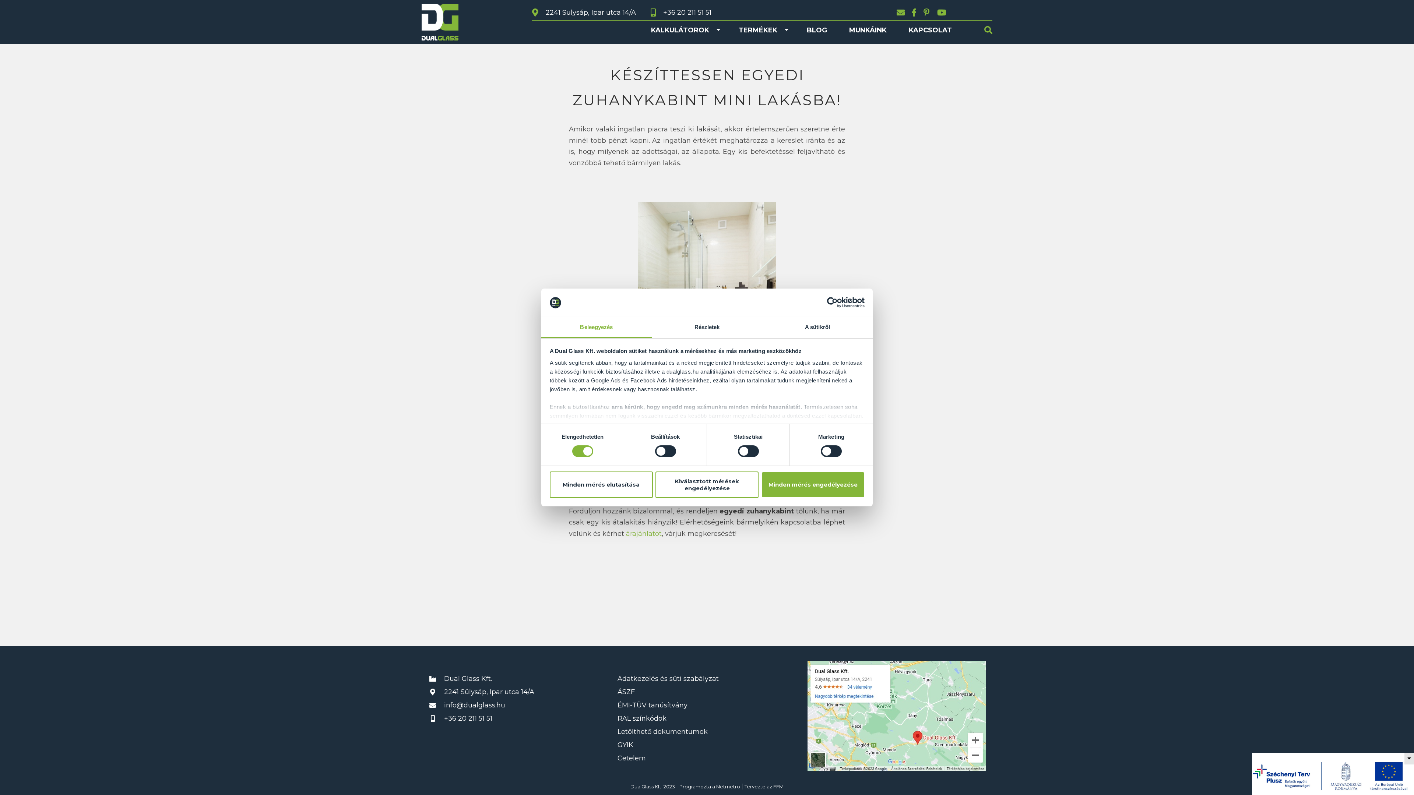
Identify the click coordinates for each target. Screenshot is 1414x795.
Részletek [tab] (707, 327)
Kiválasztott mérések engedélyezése (707, 485)
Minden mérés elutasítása (601, 484)
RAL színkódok (642, 718)
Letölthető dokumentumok (663, 732)
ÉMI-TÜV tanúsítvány (652, 705)
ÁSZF (626, 692)
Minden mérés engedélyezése (813, 484)
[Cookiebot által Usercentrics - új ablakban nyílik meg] (832, 302)
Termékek (758, 30)
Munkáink (868, 30)
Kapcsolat (930, 30)
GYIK (625, 745)
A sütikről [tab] (817, 327)
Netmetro (728, 786)
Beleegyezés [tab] (596, 327)
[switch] (665, 451)
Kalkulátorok (680, 30)
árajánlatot (644, 534)
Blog (817, 30)
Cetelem (632, 758)
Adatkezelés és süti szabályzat (668, 679)
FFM (778, 786)
